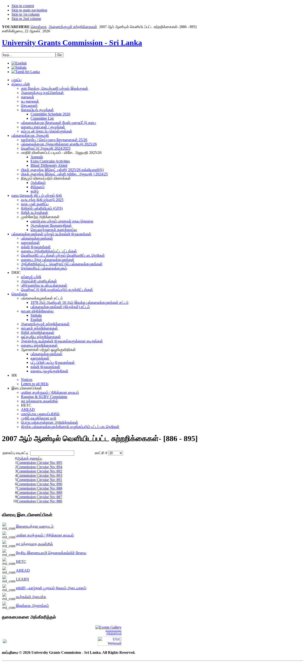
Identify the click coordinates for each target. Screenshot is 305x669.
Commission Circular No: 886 (39, 501)
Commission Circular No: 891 (39, 480)
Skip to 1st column (25, 14)
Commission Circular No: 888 (39, 488)
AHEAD (23, 570)
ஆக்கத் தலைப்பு (29, 458)
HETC (21, 562)
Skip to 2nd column (26, 19)
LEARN (22, 579)
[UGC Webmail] (110, 641)
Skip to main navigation (29, 10)
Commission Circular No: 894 (39, 467)
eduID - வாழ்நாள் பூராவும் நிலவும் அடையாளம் (51, 588)
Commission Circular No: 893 (39, 475)
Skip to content (22, 6)
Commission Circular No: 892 (39, 471)
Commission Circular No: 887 (39, 497)
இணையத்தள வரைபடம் (35, 526)
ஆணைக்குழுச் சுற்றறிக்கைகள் (73, 27)
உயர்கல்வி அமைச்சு (31, 597)
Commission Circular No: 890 (39, 484)
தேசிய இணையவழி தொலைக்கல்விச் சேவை (51, 553)
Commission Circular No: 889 (39, 493)
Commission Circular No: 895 (39, 463)
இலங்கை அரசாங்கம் (32, 606)
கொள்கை (39, 27)
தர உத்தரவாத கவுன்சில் (34, 544)
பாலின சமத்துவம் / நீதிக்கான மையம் (45, 535)
